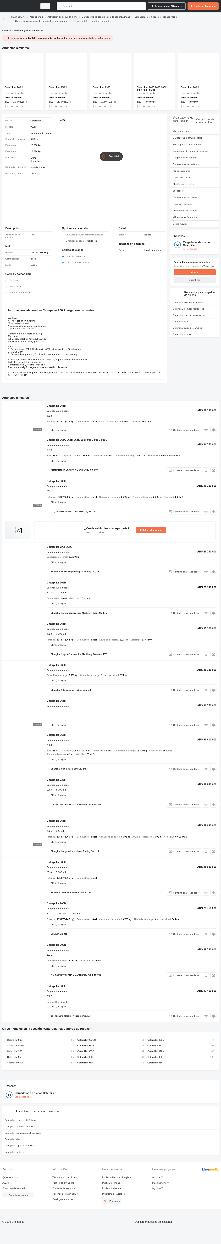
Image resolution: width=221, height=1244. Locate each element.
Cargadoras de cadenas (185, 157)
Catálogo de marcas (62, 1199)
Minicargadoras (181, 131)
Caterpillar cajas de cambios (187, 328)
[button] (206, 430)
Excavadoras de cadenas (186, 164)
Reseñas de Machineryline (66, 1193)
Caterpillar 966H (14, 87)
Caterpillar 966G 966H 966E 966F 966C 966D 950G (77, 439)
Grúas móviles (180, 224)
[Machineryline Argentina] (19, 6)
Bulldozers (178, 190)
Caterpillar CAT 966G (59, 547)
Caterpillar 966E (56, 986)
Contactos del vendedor (14, 1188)
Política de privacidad (63, 1183)
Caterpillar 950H (58, 87)
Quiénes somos (10, 1177)
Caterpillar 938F (101, 87)
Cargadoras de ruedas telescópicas (191, 151)
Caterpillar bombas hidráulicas (188, 308)
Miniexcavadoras (181, 171)
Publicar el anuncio (151, 530)
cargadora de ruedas (41, 133)
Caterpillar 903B (56, 944)
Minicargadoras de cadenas (187, 144)
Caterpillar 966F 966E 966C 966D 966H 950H (152, 88)
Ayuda (5, 1183)
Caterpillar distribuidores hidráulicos (191, 315)
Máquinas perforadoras (185, 217)
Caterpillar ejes (180, 321)
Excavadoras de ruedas (185, 197)
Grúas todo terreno (182, 177)
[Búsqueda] (60, 6)
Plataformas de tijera (183, 184)
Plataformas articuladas (185, 210)
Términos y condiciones (64, 1177)
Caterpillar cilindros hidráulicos (188, 302)
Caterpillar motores (183, 334)
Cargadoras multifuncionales (187, 137)
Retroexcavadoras (182, 204)
